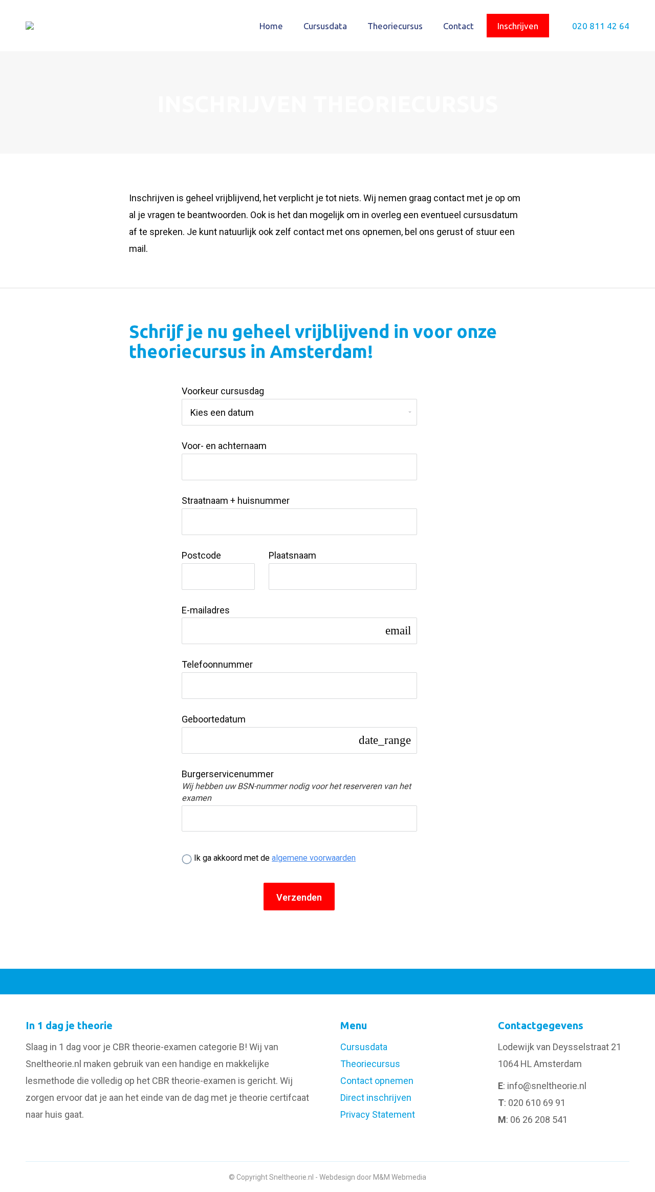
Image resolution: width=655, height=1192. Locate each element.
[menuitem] (271, 25)
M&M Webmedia (399, 1177)
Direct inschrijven (375, 1097)
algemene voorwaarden (314, 858)
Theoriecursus (370, 1063)
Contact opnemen (376, 1080)
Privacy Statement (377, 1114)
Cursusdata (363, 1046)
